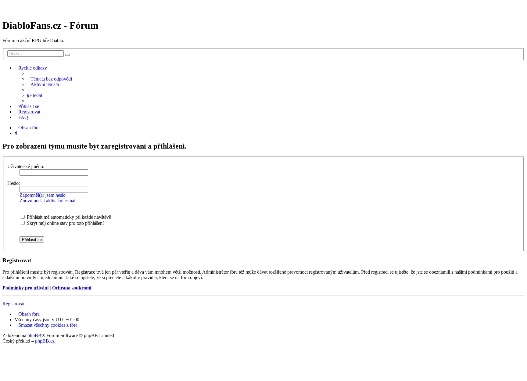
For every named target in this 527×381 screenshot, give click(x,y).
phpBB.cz (45, 340)
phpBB (34, 335)
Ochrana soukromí (71, 287)
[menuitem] (49, 79)
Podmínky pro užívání (25, 287)
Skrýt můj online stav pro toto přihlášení (65, 223)
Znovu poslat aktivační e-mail (48, 200)
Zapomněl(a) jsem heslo (43, 195)
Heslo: (13, 183)
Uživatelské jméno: (25, 166)
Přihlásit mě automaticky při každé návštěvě (68, 217)
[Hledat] (67, 55)
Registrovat (13, 303)
